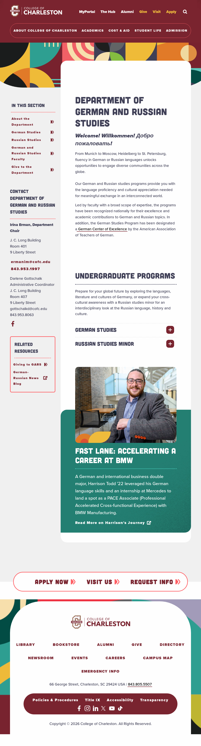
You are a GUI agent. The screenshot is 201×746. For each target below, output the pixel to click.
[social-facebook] (13, 325)
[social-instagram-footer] (87, 709)
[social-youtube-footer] (112, 709)
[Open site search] (185, 11)
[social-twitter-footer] (104, 709)
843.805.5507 (140, 684)
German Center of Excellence (102, 229)
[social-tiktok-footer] (120, 709)
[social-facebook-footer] (79, 709)
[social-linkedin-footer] (96, 709)
